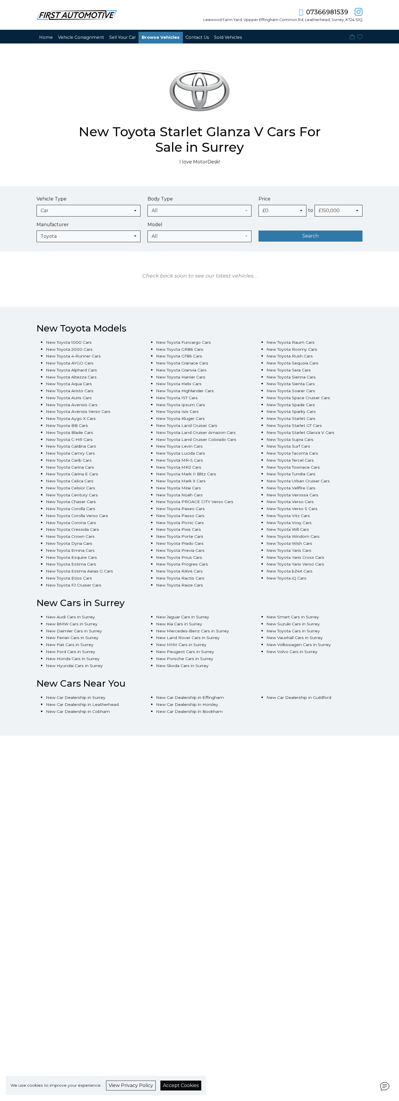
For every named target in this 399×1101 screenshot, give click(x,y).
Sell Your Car (122, 37)
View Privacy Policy (131, 1085)
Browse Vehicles (161, 37)
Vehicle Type (52, 199)
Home (46, 37)
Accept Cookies (181, 1085)
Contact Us (197, 37)
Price (264, 199)
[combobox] (88, 210)
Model (155, 224)
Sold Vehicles (228, 37)
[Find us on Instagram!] (357, 12)
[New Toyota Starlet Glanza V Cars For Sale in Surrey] (199, 94)
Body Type (160, 199)
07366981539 (327, 12)
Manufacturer (53, 224)
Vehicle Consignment (81, 37)
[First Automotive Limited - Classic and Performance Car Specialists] (77, 14)
